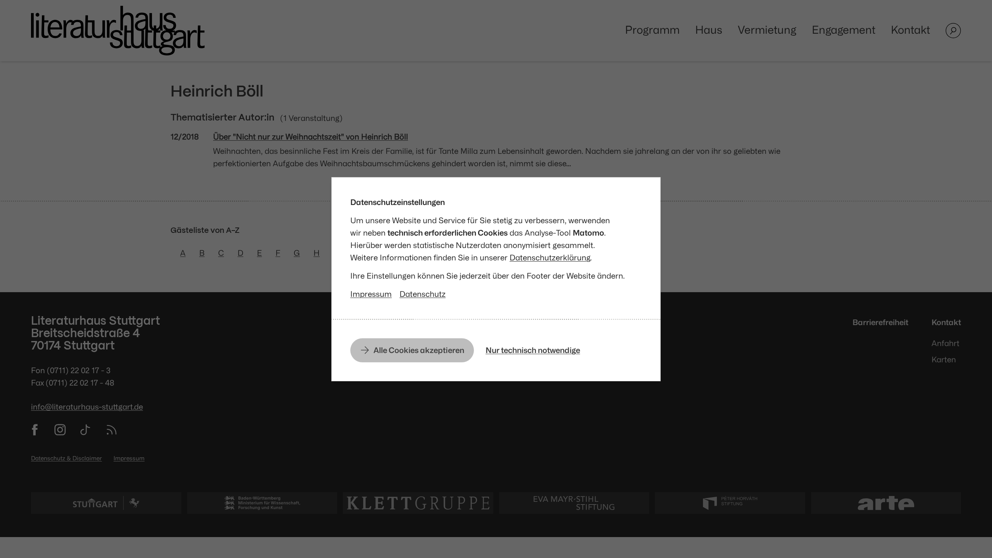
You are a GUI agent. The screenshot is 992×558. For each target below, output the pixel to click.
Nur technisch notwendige (533, 350)
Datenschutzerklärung (550, 257)
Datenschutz (423, 293)
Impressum (371, 293)
